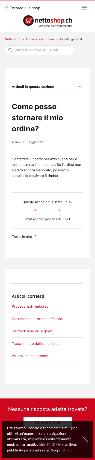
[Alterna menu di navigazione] (84, 8)
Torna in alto (22, 237)
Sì (35, 210)
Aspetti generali (71, 39)
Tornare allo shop (24, 8)
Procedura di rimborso (30, 306)
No (59, 210)
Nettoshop (12, 39)
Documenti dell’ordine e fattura (37, 319)
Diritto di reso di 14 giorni (32, 331)
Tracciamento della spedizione (37, 343)
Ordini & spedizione (40, 39)
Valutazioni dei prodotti (30, 356)
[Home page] (47, 21)
